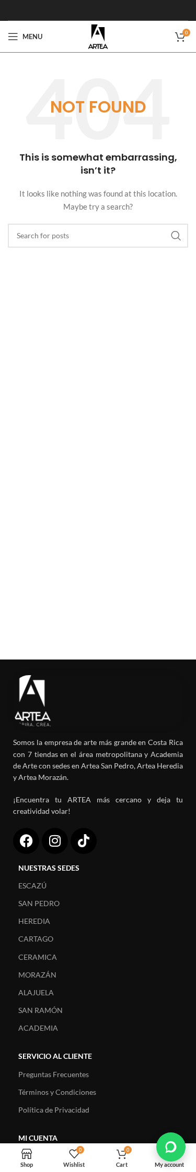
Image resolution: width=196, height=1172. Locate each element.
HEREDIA (34, 921)
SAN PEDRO (39, 903)
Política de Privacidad (53, 1109)
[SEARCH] (176, 236)
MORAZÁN (37, 974)
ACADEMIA (38, 1027)
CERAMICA (37, 957)
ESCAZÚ (32, 885)
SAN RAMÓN (40, 1010)
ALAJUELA (36, 992)
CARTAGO (35, 938)
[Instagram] (55, 841)
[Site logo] (98, 35)
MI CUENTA (37, 1137)
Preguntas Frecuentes (53, 1074)
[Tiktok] (84, 841)
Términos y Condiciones (57, 1092)
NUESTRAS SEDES (48, 867)
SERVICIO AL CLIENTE (55, 1056)
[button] (171, 1147)
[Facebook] (26, 841)
